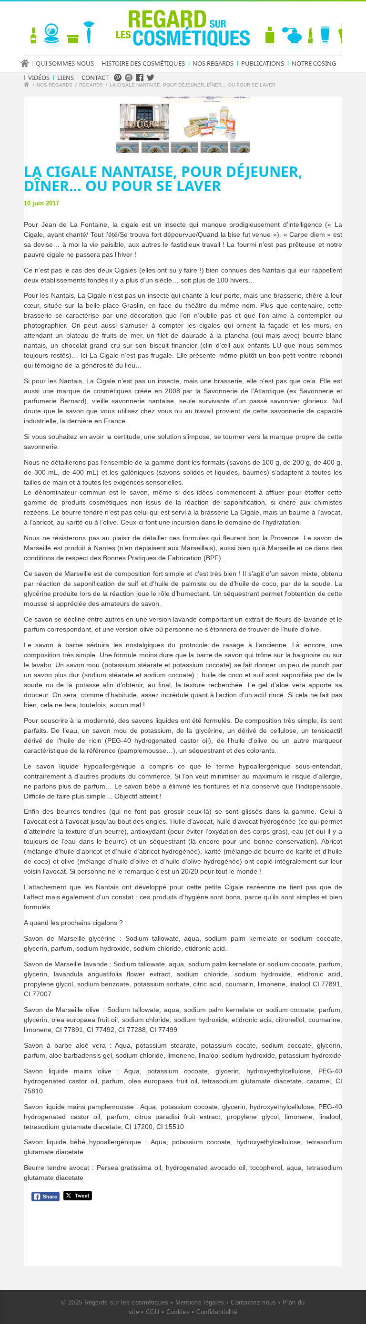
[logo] (183, 30)
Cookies (178, 1311)
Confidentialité (217, 1311)
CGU (153, 1311)
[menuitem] (27, 63)
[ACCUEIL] (27, 63)
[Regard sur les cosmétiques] (27, 85)
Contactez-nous (253, 1302)
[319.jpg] (183, 125)
